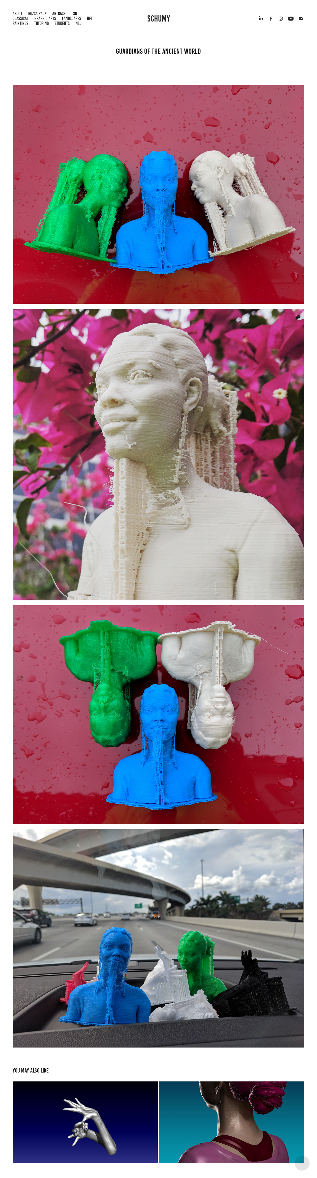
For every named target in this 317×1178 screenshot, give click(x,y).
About (17, 13)
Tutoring (41, 23)
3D (75, 13)
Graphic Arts (45, 18)
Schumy (158, 18)
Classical (20, 18)
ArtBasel (59, 13)
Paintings (20, 23)
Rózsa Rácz (37, 13)
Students (62, 23)
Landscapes (71, 18)
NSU (78, 23)
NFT (90, 18)
